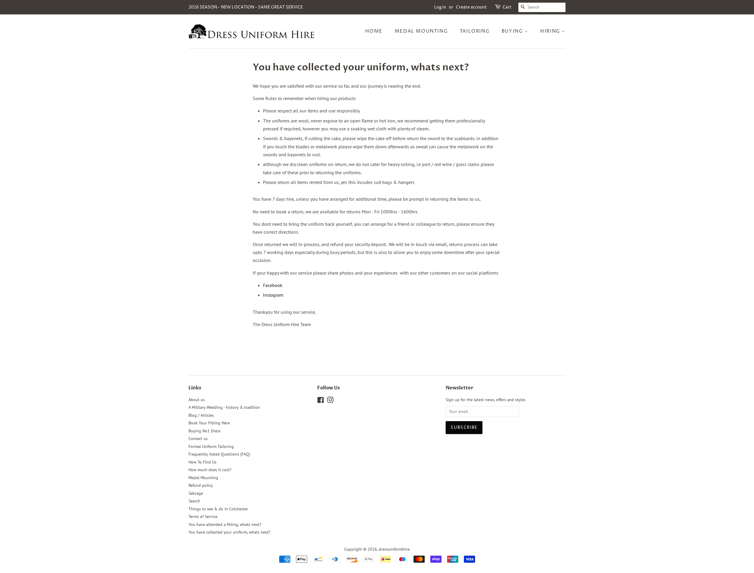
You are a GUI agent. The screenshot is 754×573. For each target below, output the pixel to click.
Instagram (273, 295)
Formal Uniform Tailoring (211, 446)
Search (194, 501)
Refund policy (200, 485)
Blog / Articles (201, 415)
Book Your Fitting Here (209, 423)
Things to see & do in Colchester (218, 508)
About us (196, 399)
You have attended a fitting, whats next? (224, 524)
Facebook (272, 285)
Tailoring (475, 31)
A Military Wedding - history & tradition (224, 407)
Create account (471, 7)
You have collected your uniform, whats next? (229, 532)
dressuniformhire (394, 549)
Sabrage (195, 493)
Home (374, 31)
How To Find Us (202, 462)
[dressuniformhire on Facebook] (320, 401)
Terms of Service (202, 516)
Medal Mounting (421, 31)
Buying (513, 31)
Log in (440, 7)
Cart (507, 7)
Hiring (551, 31)
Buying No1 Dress (204, 431)
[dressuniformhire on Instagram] (330, 401)
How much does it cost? (209, 469)
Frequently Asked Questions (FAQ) (219, 454)
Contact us (198, 438)
